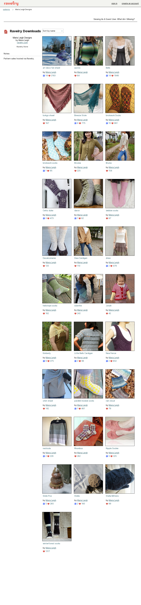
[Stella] (88, 479)
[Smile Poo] (56, 479)
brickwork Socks (113, 115)
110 (78, 266)
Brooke (77, 163)
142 (47, 408)
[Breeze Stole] (88, 98)
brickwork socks (50, 163)
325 (115, 456)
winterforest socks (51, 543)
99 (109, 503)
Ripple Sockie (112, 448)
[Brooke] (88, 146)
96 (82, 361)
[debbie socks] (120, 193)
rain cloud (110, 401)
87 (109, 218)
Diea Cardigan (80, 258)
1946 (116, 75)
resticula (47, 448)
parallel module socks (84, 401)
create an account (130, 3)
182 (47, 313)
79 (109, 408)
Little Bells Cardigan (83, 353)
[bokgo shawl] (56, 98)
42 (109, 313)
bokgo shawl (48, 115)
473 (51, 218)
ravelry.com (22, 42)
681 (116, 123)
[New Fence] (120, 336)
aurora (77, 68)
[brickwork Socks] (120, 98)
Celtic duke (48, 210)
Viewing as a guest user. (114, 19)
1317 (47, 551)
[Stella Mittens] (120, 479)
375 (52, 361)
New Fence (111, 353)
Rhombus (78, 448)
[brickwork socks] (56, 146)
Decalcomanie (49, 258)
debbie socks (112, 210)
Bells (108, 68)
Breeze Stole (80, 115)
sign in (114, 3)
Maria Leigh (51, 72)
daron (77, 210)
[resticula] (56, 431)
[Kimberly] (56, 336)
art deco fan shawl (51, 68)
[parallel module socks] (88, 383)
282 (79, 456)
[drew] (120, 241)
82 (82, 218)
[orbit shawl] (56, 383)
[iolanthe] (88, 288)
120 (47, 266)
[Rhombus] (88, 431)
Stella (77, 496)
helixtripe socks (50, 305)
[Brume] (120, 146)
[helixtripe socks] (56, 288)
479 (114, 266)
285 (52, 503)
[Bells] (120, 50)
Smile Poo (47, 496)
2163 (53, 75)
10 (109, 123)
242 (79, 313)
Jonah (109, 305)
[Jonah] (120, 288)
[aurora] (88, 50)
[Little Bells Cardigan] (88, 336)
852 (114, 361)
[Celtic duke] (56, 193)
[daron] (88, 193)
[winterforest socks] (56, 526)
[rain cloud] (120, 383)
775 (83, 123)
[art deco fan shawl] (56, 50)
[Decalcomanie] (56, 241)
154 (110, 170)
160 (83, 503)
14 (46, 75)
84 (78, 75)
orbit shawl (48, 401)
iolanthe (78, 305)
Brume (109, 163)
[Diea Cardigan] (88, 241)
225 (79, 170)
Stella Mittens (112, 496)
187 (47, 123)
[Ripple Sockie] (120, 431)
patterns (6, 9)
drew (108, 258)
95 (50, 170)
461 (83, 408)
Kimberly (47, 353)
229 (51, 456)
